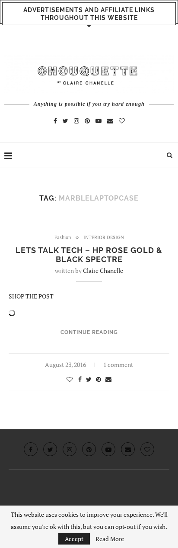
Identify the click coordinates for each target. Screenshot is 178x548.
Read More (109, 539)
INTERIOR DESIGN (103, 237)
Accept (74, 539)
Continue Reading (89, 332)
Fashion (62, 237)
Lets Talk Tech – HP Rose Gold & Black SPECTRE (89, 255)
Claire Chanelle (103, 270)
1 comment (118, 364)
